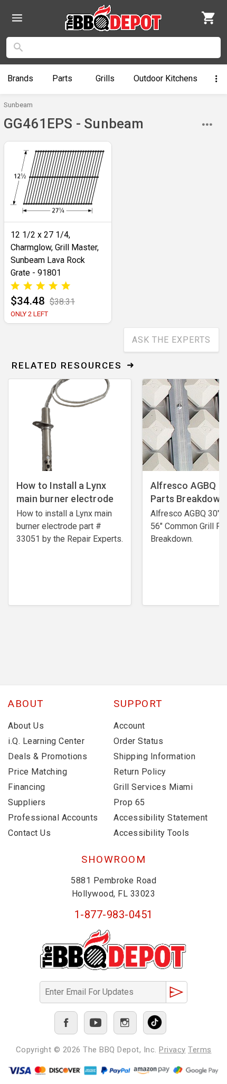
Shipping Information (154, 756)
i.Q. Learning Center (46, 741)
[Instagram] (125, 1022)
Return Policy (140, 772)
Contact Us (29, 833)
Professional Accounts (53, 818)
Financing (26, 787)
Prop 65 (129, 802)
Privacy (172, 1049)
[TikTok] (154, 1022)
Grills (105, 78)
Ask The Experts (171, 340)
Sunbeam (18, 105)
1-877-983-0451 (113, 914)
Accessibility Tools (152, 833)
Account (129, 726)
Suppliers (27, 802)
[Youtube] (95, 1022)
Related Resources (67, 365)
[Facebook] (66, 1022)
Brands (20, 78)
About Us (26, 726)
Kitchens (165, 78)
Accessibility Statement (161, 818)
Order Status (138, 741)
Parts (62, 78)
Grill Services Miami (153, 787)
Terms (200, 1049)
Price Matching (37, 772)
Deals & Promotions (47, 756)
